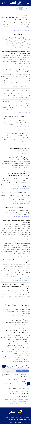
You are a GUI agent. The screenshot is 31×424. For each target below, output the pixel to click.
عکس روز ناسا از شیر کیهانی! (21, 396)
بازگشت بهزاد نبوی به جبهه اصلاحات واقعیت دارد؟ (17, 243)
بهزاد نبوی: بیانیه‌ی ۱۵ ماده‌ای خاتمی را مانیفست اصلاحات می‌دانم (15, 261)
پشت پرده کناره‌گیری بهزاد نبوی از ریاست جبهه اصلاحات (16, 208)
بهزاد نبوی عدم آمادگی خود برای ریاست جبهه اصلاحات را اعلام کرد (16, 306)
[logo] (16, 3)
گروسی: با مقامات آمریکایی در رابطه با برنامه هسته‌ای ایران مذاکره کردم (17, 380)
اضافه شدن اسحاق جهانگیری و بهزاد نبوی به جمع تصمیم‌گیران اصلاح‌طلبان (17, 158)
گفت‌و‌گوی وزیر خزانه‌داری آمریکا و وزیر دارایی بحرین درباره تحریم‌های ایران (16, 375)
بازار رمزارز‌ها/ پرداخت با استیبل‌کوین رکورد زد (17, 394)
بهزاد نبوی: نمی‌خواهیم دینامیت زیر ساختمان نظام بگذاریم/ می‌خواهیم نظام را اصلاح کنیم (17, 332)
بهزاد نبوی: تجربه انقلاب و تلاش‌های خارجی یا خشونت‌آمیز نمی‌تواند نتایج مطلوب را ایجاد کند (15, 19)
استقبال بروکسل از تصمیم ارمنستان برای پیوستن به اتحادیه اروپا (16, 385)
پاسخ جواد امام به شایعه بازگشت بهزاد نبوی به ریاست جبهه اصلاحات (16, 221)
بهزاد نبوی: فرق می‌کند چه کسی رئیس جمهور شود (17, 116)
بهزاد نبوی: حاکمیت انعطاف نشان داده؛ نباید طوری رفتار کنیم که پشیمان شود (16, 102)
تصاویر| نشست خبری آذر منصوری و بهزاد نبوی (18, 133)
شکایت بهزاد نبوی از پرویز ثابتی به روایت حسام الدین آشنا (15, 193)
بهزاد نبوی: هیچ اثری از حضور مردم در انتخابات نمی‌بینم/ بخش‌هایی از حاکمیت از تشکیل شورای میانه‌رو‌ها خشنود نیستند (16, 286)
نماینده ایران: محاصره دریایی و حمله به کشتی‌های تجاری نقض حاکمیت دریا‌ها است (16, 400)
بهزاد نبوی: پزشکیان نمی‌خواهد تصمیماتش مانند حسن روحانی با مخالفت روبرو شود (16, 71)
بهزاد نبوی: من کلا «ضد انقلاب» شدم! (20, 35)
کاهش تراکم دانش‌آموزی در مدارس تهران (18, 388)
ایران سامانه (12, 422)
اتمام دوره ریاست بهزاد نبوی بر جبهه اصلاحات (18, 320)
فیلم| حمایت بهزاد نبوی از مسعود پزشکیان (19, 148)
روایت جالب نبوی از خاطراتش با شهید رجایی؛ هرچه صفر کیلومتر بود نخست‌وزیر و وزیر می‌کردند (16, 52)
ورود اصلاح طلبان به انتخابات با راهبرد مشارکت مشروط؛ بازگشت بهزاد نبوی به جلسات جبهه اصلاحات (16, 175)
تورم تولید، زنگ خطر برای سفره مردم (19, 391)
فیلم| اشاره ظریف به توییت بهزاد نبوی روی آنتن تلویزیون (16, 91)
